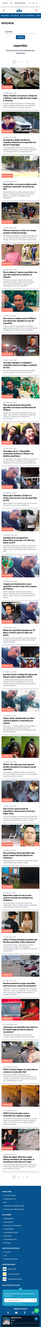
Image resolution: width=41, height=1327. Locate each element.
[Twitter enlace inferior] (8, 1312)
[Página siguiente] (27, 62)
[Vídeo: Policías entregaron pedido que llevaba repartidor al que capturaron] (20, 922)
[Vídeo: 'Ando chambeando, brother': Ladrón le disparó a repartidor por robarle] (20, 701)
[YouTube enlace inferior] (16, 1312)
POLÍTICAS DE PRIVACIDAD (13, 1209)
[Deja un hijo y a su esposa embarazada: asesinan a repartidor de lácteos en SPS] (20, 167)
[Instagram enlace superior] (37, 3)
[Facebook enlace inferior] (25, 1312)
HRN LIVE (7, 1243)
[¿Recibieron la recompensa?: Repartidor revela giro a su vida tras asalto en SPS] (20, 520)
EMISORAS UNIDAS (20, 3)
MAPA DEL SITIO (10, 1199)
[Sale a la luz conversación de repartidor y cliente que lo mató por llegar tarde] (20, 791)
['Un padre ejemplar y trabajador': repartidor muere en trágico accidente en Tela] (20, 345)
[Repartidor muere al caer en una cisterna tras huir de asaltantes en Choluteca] (20, 878)
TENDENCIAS (9, 1229)
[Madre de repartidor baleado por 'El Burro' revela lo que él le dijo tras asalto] (20, 613)
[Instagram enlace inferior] (33, 1312)
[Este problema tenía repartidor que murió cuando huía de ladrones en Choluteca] (20, 835)
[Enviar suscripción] (35, 1300)
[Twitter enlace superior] (30, 3)
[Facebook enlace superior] (33, 3)
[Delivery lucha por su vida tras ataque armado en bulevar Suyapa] (20, 213)
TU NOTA (5, 3)
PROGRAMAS (5, 15)
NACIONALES (15, 15)
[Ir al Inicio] (19, 10)
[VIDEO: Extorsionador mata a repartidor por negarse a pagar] (20, 1096)
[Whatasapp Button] (36, 1310)
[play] (36, 1319)
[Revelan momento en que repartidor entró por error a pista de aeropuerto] (20, 966)
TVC (11, 3)
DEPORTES (8, 1236)
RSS (5, 1202)
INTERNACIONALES (11, 1232)
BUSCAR (20, 37)
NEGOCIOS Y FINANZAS (27, 15)
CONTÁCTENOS (10, 1195)
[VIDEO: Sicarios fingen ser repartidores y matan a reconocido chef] (20, 1052)
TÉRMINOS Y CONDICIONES (14, 1206)
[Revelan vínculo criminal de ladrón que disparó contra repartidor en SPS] (20, 657)
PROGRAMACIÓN (10, 1239)
